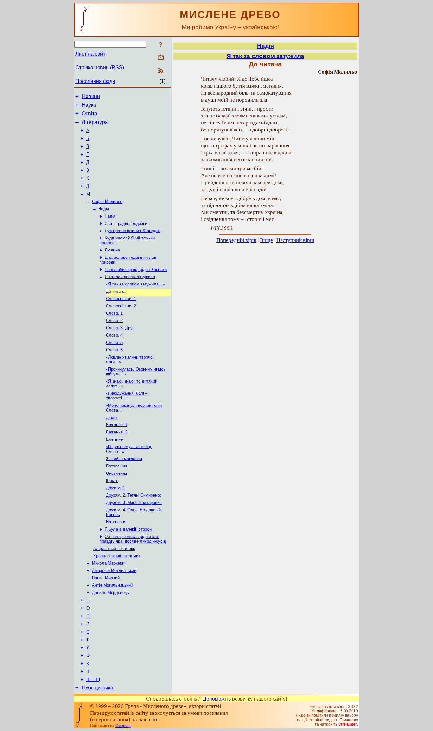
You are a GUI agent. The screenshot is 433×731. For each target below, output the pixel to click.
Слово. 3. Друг (120, 327)
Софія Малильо (107, 201)
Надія (103, 208)
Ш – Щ (93, 679)
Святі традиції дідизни (126, 223)
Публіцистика (97, 687)
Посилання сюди (95, 81)
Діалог (112, 417)
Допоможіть (217, 698)
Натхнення (116, 522)
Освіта (89, 113)
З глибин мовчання (124, 458)
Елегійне (114, 439)
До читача (115, 291)
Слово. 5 (114, 342)
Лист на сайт (90, 54)
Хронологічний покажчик (116, 555)
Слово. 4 (114, 335)
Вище (266, 240)
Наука (89, 105)
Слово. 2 (114, 320)
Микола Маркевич (109, 563)
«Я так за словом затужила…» (135, 284)
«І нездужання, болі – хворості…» (126, 395)
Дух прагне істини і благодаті (132, 230)
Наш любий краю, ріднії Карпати (136, 269)
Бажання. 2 (116, 432)
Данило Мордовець (110, 592)
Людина (112, 250)
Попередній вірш (236, 240)
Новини (91, 96)
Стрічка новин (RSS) (99, 67)
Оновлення (116, 473)
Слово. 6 (114, 349)
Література (95, 122)
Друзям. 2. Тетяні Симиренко (133, 495)
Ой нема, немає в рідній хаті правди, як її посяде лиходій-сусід (133, 539)
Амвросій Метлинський (114, 570)
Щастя (112, 480)
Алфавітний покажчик (114, 548)
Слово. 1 (114, 313)
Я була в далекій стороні (128, 529)
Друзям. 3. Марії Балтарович (134, 502)
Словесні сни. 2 (121, 306)
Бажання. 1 (116, 424)
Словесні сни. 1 (121, 298)
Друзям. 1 (115, 488)
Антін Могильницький (112, 585)
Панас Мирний (106, 577)
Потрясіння (116, 466)
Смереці (123, 725)
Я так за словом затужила (130, 276)
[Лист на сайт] (161, 57)
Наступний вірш (295, 240)
